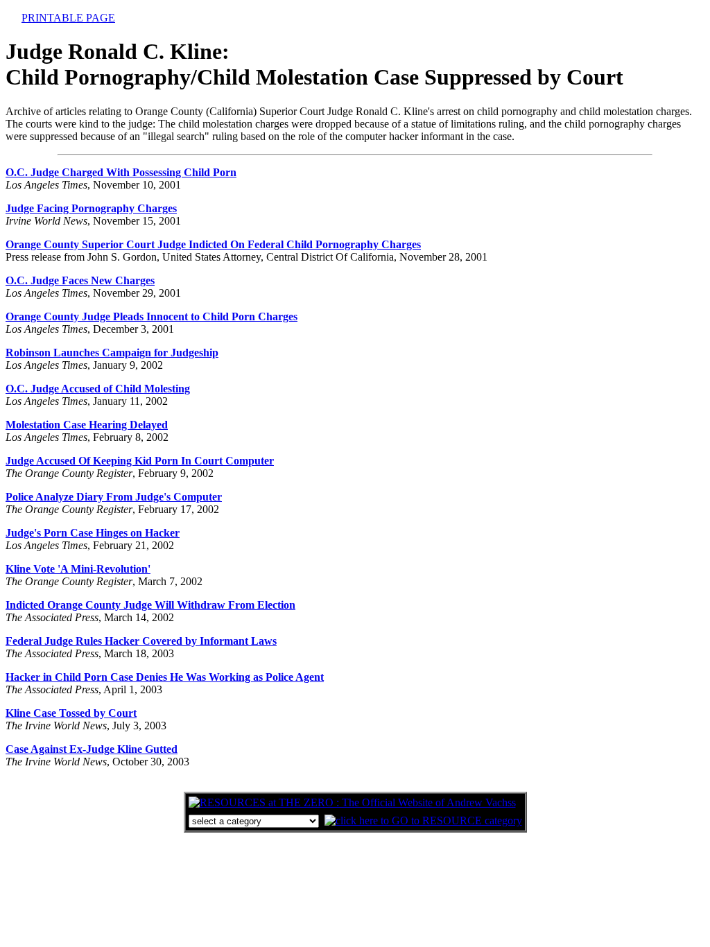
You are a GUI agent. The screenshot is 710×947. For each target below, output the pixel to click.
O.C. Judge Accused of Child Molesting (98, 388)
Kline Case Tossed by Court (71, 713)
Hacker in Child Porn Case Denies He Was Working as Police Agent (165, 677)
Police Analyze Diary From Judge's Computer (114, 497)
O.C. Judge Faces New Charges (80, 280)
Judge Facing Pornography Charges (91, 208)
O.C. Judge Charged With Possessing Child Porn (121, 172)
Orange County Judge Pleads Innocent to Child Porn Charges (151, 316)
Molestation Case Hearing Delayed (87, 425)
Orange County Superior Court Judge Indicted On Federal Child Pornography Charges (213, 244)
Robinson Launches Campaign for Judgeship (112, 352)
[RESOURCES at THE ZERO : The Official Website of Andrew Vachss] (352, 802)
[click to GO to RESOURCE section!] (423, 820)
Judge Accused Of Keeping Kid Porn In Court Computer (140, 461)
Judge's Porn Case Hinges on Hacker (93, 533)
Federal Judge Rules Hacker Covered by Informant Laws (141, 641)
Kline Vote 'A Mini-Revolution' (78, 569)
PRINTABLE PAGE (68, 18)
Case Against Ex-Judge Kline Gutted (92, 749)
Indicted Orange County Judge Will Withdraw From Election (150, 605)
